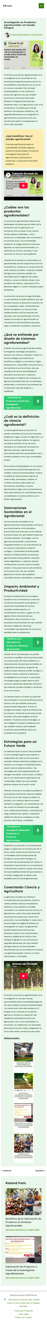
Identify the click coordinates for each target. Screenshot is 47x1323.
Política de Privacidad (23, 1311)
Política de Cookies (23, 1317)
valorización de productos (16, 1230)
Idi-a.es (7, 5)
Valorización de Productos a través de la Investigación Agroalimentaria (21, 1270)
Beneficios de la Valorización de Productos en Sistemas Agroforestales (23, 1222)
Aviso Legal (23, 1314)
